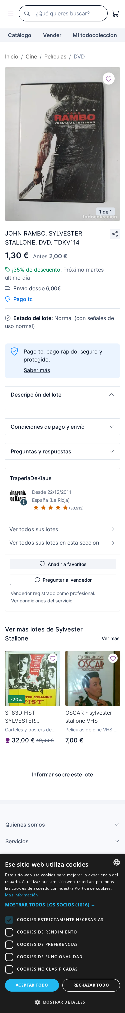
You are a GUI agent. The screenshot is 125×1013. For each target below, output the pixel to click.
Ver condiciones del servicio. (42, 600)
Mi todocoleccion (95, 35)
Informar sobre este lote (62, 774)
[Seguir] (109, 79)
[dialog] (62, 933)
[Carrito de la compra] (116, 13)
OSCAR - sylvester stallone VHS (88, 716)
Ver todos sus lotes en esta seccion (54, 542)
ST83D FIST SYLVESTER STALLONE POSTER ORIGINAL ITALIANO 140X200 (30, 717)
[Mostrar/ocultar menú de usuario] (9, 13)
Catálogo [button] (19, 35)
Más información (21, 895)
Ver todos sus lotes (33, 529)
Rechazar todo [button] (91, 985)
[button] (62, 395)
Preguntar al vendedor (67, 580)
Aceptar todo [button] (32, 985)
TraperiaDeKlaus (31, 478)
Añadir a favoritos (67, 564)
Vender (52, 35)
